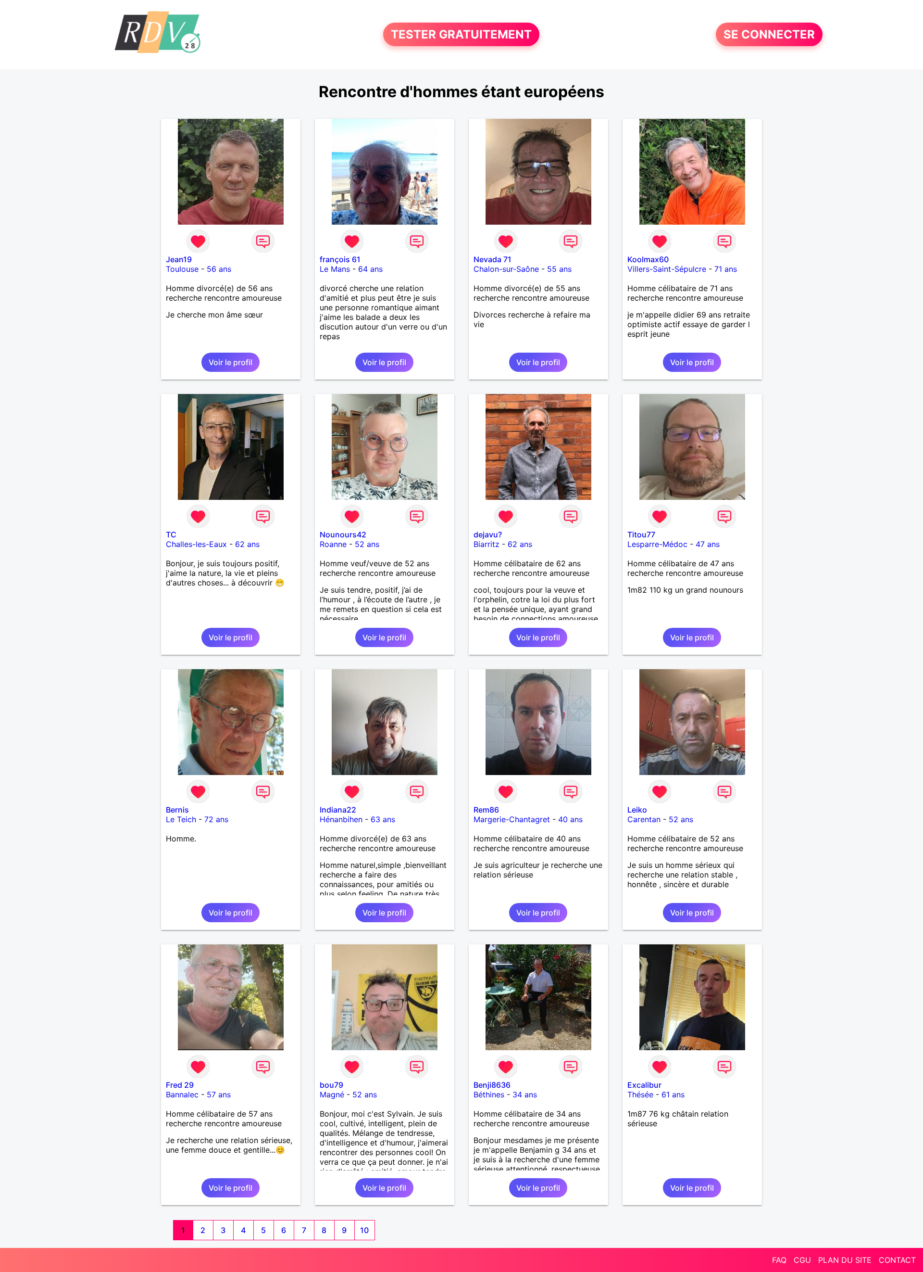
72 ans (216, 819)
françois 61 (340, 259)
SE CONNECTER (769, 34)
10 (364, 1230)
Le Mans (335, 269)
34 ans (524, 1094)
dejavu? (488, 534)
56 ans (219, 269)
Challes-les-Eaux (196, 544)
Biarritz (486, 544)
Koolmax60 (648, 259)
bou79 (331, 1085)
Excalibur (644, 1085)
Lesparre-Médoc (657, 544)
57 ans (219, 1094)
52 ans (367, 544)
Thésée (640, 1094)
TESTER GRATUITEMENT (461, 34)
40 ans (570, 819)
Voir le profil (230, 362)
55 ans (559, 269)
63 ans (383, 819)
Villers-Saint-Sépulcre (666, 269)
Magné (332, 1094)
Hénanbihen (341, 819)
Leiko (637, 809)
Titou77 (641, 534)
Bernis (177, 809)
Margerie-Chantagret (512, 819)
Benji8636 (492, 1085)
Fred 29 (180, 1085)
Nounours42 (343, 534)
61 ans (673, 1094)
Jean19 (179, 259)
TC (171, 534)
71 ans (725, 269)
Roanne (333, 544)
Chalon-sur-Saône (506, 269)
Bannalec (182, 1094)
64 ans (370, 269)
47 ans (708, 544)
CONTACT (897, 1260)
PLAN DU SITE (845, 1260)
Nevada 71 (492, 259)
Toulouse (182, 269)
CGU (802, 1260)
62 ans (247, 544)
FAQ (779, 1260)
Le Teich (181, 819)
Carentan (644, 819)
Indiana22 (338, 809)
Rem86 (486, 809)
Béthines (489, 1094)
